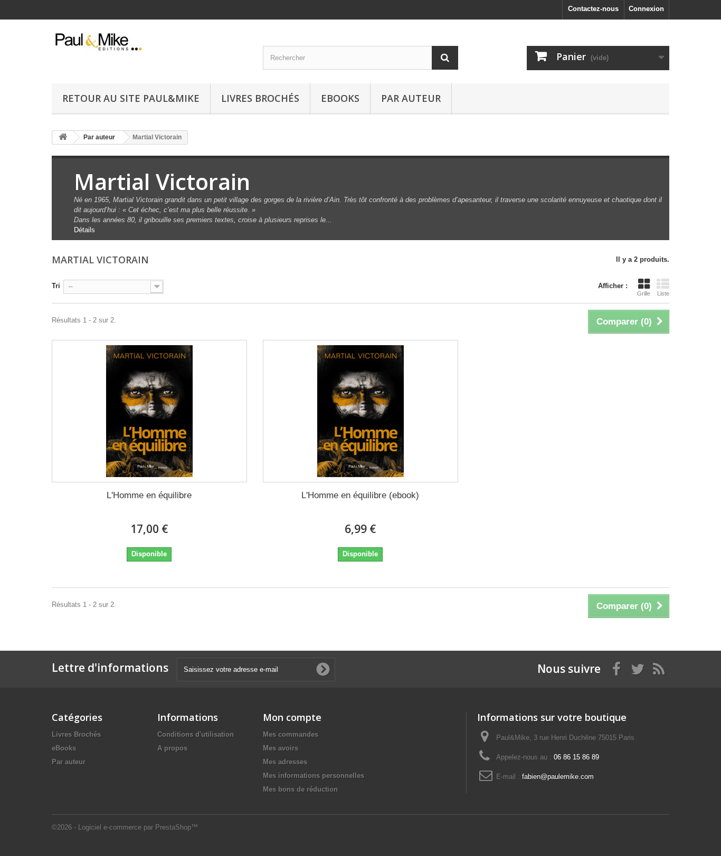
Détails (84, 230)
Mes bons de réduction (300, 789)
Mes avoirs (280, 748)
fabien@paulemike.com (558, 777)
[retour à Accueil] (63, 137)
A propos (172, 748)
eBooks (340, 98)
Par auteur (411, 98)
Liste (663, 293)
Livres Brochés (260, 98)
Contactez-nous (593, 9)
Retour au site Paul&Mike (131, 98)
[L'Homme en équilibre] (149, 411)
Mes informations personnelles (313, 775)
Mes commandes (290, 734)
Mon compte (292, 717)
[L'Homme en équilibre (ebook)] (360, 411)
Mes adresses (285, 762)
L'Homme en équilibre (149, 495)
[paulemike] (149, 41)
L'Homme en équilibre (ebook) (360, 495)
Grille (643, 293)
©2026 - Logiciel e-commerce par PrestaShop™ (125, 827)
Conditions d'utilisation (195, 734)
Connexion (646, 9)
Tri (56, 286)
